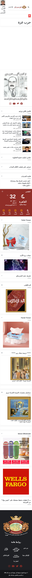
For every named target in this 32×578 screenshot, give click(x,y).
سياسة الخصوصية (16, 556)
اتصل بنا (16, 561)
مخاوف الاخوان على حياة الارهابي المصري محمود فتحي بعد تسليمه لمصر (11, 124)
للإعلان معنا (26, 555)
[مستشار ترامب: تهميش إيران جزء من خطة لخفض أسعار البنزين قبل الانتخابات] (26, 133)
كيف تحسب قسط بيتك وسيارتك (20, 181)
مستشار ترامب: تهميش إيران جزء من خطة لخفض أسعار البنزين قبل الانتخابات (11, 133)
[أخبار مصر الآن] (20, 7)
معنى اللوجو (6, 548)
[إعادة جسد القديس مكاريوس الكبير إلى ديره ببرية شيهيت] (26, 118)
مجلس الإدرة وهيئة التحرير (16, 549)
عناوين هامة (26, 185)
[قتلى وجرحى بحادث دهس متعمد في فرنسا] (26, 149)
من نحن (25, 548)
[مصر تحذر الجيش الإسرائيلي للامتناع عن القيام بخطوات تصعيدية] (16, 51)
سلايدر (27, 31)
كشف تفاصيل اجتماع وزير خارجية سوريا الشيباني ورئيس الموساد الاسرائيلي (12, 141)
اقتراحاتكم (6, 555)
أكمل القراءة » (24, 63)
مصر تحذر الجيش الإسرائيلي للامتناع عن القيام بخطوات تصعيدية (17, 36)
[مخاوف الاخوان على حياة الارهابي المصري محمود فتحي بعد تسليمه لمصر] (26, 125)
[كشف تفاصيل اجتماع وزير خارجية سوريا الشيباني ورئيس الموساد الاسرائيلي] (26, 141)
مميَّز (10, 575)
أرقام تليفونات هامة (24, 183)
